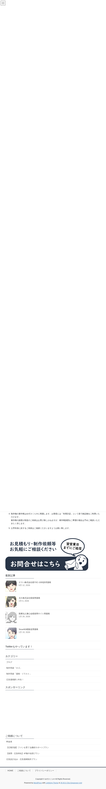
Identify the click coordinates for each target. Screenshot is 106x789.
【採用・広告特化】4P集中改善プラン (23, 753)
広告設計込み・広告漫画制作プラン (21, 759)
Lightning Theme (52, 783)
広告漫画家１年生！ (15, 679)
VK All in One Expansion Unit (71, 783)
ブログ (9, 662)
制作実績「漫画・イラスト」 (18, 674)
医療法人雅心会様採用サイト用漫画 (34, 613)
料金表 (9, 742)
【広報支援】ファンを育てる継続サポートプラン (27, 747)
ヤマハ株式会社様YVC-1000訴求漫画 (35, 582)
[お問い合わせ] (46, 553)
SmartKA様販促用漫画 (28, 629)
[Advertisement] (53, 711)
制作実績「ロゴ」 (14, 668)
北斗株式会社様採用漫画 (29, 598)
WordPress (38, 783)
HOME (10, 770)
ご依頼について (14, 736)
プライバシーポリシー (44, 770)
